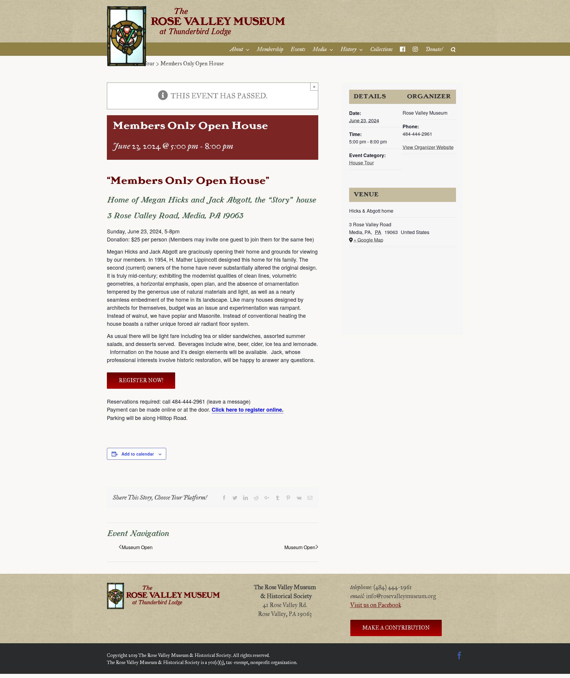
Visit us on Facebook (375, 605)
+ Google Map (368, 239)
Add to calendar (137, 454)
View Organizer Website (428, 147)
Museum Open (137, 547)
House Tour (361, 162)
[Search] (453, 49)
